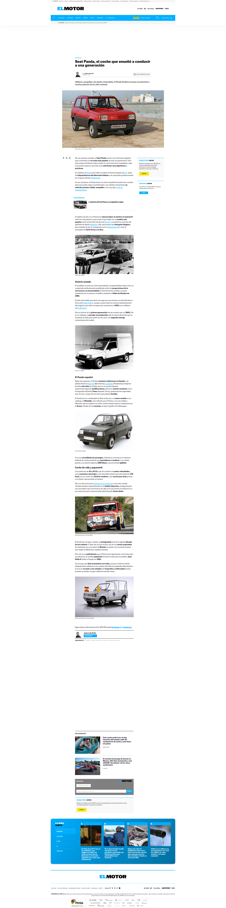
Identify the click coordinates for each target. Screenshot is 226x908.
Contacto (100, 888)
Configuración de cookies (74, 888)
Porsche (61, 1)
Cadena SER (126, 900)
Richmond (91, 905)
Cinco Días (117, 903)
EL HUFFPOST (60, 836)
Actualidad (61, 17)
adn (138, 900)
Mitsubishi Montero (144, 1)
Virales (92, 17)
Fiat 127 (107, 222)
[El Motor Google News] (119, 888)
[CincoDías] (150, 9)
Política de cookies (85, 888)
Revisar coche (96, 1)
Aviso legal (53, 888)
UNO (105, 903)
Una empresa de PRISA (77, 901)
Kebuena (142, 903)
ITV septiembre (124, 1)
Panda (88, 173)
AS (57, 846)
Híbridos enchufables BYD (76, 1)
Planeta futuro (136, 903)
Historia (93, 640)
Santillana (109, 900)
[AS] (145, 9)
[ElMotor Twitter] (112, 888)
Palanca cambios (106, 1)
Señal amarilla (87, 1)
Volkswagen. (95, 178)
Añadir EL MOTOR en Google (143, 74)
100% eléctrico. (81, 308)
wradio (110, 903)
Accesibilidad (94, 888)
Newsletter (111, 17)
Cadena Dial (123, 903)
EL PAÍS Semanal (130, 903)
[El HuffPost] (159, 9)
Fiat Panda (87, 640)
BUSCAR (143, 192)
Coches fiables (115, 1)
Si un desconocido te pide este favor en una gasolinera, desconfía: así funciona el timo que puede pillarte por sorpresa (114, 853)
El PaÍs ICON (116, 905)
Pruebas (85, 17)
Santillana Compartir (119, 900)
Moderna (100, 905)
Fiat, (125, 173)
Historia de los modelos (102, 640)
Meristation (140, 905)
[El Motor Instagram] (114, 888)
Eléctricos (70, 17)
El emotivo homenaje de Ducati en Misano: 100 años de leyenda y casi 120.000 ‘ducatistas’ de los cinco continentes (117, 762)
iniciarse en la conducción (103, 483)
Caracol (144, 900)
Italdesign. (94, 224)
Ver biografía (88, 635)
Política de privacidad (62, 888)
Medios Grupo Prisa (77, 906)
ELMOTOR (59, 831)
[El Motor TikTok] (117, 888)
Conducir (78, 17)
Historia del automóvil (114, 640)
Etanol (66, 1)
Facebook (115, 627)
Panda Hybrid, (88, 303)
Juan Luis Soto (89, 73)
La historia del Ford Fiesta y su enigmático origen (106, 202)
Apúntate (81, 809)
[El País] (140, 9)
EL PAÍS (58, 841)
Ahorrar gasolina (134, 1)
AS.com (132, 900)
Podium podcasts (109, 905)
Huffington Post (95, 903)
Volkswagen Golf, (113, 227)
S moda (124, 905)
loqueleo (132, 905)
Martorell (90, 384)
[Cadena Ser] (167, 9)
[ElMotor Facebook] (110, 888)
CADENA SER (60, 851)
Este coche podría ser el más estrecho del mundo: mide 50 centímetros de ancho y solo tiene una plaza (117, 740)
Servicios (136, 17)
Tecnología (100, 17)
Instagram (127, 627)
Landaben (109, 384)
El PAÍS (92, 900)
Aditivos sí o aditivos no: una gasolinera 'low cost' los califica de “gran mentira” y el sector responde (160, 852)
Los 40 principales (101, 900)
